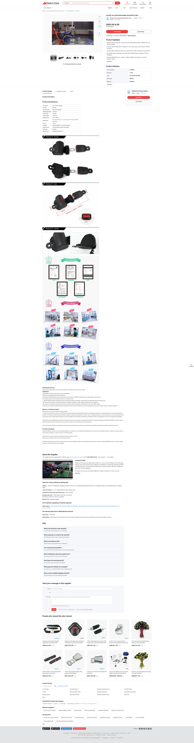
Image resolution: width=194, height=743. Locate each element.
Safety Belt (59, 506)
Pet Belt (44, 692)
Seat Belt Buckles (74, 689)
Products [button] (66, 3)
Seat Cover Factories (92, 717)
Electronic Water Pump (75, 692)
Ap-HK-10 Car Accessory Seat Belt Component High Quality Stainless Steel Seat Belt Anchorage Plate (118, 642)
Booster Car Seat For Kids (118, 710)
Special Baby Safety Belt (130, 692)
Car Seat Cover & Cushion (50, 710)
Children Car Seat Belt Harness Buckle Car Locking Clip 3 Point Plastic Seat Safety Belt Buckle (74, 642)
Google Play (55, 728)
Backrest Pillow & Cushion (65, 710)
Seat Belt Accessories (105, 717)
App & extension (133, 7)
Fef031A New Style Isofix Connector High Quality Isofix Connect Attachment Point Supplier (96, 642)
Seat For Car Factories (66, 717)
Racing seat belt (46, 694)
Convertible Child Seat (103, 710)
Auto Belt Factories (79, 717)
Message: (48, 597)
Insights (129, 733)
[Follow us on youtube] (146, 728)
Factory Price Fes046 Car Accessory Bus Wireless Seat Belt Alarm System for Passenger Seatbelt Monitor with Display (118, 673)
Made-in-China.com (90, 734)
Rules (150, 7)
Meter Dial (95, 506)
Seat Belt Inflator (66, 506)
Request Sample (132, 35)
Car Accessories (70, 11)
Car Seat (77, 11)
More (43, 724)
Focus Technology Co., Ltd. (86, 737)
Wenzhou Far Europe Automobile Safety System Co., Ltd (121, 18)
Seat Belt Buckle (113, 506)
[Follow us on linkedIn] (151, 728)
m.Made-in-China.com (100, 734)
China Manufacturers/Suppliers (85, 733)
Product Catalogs (64, 686)
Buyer (116, 7)
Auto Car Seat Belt (139, 717)
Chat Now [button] (141, 31)
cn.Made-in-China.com (111, 734)
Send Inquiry (117, 31)
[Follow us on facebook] (140, 728)
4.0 (134, 93)
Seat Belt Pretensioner (86, 506)
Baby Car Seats (77, 710)
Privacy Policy (120, 737)
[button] (113, 3)
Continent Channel (114, 733)
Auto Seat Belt (129, 717)
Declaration (113, 737)
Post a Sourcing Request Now (84, 609)
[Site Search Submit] (117, 3)
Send (54, 609)
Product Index (123, 733)
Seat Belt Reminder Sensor (103, 694)
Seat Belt (53, 506)
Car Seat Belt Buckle (48, 721)
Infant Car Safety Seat (90, 710)
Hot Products (66, 733)
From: (49, 588)
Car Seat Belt (45, 689)
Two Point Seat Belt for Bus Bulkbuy (64, 721)
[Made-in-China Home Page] (50, 3)
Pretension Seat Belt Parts (103, 689)
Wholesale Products (97, 733)
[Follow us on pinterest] (148, 728)
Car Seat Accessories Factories (51, 717)
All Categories (47, 7)
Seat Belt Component (102, 692)
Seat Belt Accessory (117, 717)
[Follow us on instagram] (144, 728)
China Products (74, 733)
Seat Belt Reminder (76, 506)
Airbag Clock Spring (104, 506)
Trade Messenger (66, 728)
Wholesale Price (106, 733)
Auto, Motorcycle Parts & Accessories (55, 11)
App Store (46, 728)
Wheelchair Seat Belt (74, 694)
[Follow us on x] (142, 728)
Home (43, 11)
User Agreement (105, 737)
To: (50, 593)
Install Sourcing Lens (80, 728)
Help (124, 7)
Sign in (150, 4)
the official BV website (77, 457)
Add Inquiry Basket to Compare (73, 64)
